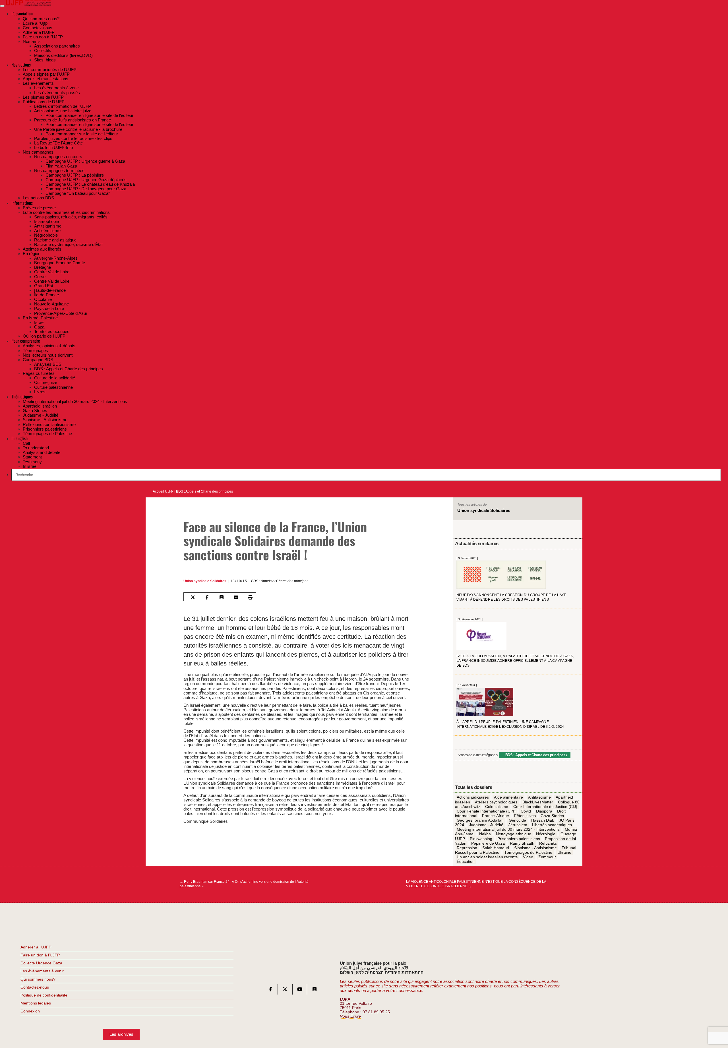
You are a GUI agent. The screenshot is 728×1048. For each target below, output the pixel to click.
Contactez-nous (34, 987)
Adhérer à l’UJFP (35, 947)
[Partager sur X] (192, 597)
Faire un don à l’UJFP (40, 955)
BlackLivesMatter (537, 802)
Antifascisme (539, 797)
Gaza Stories (552, 815)
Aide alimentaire (508, 797)
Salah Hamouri (495, 848)
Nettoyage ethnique (513, 834)
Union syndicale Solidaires (204, 581)
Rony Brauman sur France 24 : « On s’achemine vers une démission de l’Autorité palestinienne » (244, 884)
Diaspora (544, 811)
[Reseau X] (285, 990)
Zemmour (547, 857)
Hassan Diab (542, 820)
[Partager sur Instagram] (221, 597)
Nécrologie (545, 834)
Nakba (485, 834)
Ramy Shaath (522, 843)
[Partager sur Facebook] (207, 597)
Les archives (121, 1034)
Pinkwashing (481, 838)
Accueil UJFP (163, 491)
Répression (467, 848)
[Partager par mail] (235, 597)
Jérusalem (517, 824)
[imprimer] (250, 597)
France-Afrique (495, 815)
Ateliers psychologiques (496, 802)
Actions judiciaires (473, 797)
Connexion (30, 1011)
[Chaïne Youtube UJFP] (300, 990)
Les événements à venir (42, 971)
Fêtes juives (525, 815)
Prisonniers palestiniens (518, 838)
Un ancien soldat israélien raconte (487, 857)
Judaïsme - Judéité (486, 824)
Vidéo (528, 857)
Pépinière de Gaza (488, 843)
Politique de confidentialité (43, 995)
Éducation (466, 861)
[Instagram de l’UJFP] (314, 990)
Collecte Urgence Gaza (41, 963)
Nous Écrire (350, 1016)
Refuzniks (548, 843)
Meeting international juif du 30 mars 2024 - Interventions (508, 829)
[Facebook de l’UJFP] (270, 990)
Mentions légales (35, 1003)
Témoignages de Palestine (528, 852)
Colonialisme (496, 806)
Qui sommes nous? (37, 979)
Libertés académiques (552, 824)
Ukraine (564, 852)
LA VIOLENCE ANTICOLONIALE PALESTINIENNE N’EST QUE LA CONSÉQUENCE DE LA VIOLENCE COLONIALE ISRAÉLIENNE (476, 884)
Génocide (517, 820)
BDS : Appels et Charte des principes (204, 491)
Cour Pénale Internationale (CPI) (486, 811)
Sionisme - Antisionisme (535, 848)
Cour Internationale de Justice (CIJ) (545, 806)
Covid (526, 811)
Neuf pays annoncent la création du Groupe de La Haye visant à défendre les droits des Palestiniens (511, 597)
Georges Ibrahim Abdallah (480, 820)
